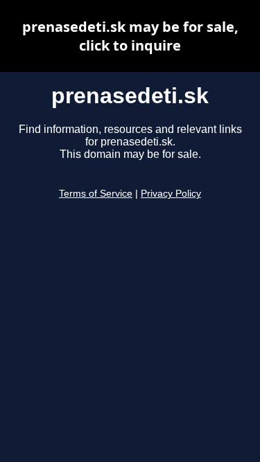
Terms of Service (95, 193)
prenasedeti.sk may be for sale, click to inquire (130, 36)
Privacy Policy (171, 193)
